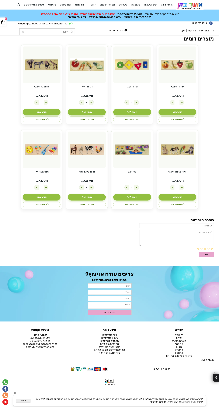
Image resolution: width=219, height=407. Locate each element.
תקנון (182, 30)
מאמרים (179, 349)
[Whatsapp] (5, 382)
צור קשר (191, 30)
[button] (177, 112)
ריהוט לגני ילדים (109, 337)
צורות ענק (132, 86)
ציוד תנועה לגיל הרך (109, 352)
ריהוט (93, 4)
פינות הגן (135, 4)
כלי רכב (132, 171)
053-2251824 (38, 337)
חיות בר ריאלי (41, 86)
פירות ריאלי (177, 86)
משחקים (123, 4)
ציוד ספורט (65, 4)
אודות (200, 30)
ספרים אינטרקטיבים (34, 4)
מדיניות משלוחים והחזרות (179, 355)
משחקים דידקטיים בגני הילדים (109, 349)
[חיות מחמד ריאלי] (177, 150)
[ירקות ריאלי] (87, 65)
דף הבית (209, 30)
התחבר (108, 30)
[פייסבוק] (5, 389)
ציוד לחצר (79, 4)
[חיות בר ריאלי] (41, 65)
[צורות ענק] (132, 65)
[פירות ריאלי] (177, 65)
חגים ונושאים (150, 4)
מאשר (23, 400)
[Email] (5, 402)
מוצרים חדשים (179, 340)
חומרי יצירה (167, 4)
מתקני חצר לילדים (109, 343)
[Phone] (5, 395)
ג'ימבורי (52, 4)
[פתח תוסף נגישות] (216, 378)
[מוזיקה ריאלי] (41, 150)
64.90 (179, 96)
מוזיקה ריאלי (42, 171)
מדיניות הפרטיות (158, 401)
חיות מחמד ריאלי (177, 171)
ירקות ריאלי (87, 86)
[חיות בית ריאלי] (87, 150)
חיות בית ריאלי (87, 171)
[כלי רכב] (132, 150)
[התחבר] (18, 5)
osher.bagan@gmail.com (37, 343)
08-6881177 (37, 340)
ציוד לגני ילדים (109, 334)
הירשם (119, 30)
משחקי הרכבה (107, 4)
